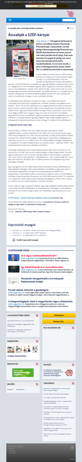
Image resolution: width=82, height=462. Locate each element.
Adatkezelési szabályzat (16, 446)
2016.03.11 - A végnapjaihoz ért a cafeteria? (29, 235)
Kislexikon (59, 315)
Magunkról (12, 448)
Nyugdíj (47, 365)
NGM (34, 212)
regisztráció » (20, 389)
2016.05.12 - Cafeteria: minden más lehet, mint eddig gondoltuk (36, 230)
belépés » (10, 389)
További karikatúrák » (17, 356)
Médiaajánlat (12, 453)
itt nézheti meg (57, 198)
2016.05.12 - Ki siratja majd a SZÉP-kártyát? (29, 233)
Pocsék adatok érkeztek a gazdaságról (56, 394)
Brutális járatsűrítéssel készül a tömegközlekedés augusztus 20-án (55, 424)
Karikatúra (12, 341)
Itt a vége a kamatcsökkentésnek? (54, 398)
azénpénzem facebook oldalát (55, 202)
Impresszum (12, 451)
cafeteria (18, 212)
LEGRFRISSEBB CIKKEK (19, 250)
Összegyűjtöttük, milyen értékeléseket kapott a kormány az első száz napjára (58, 418)
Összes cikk (58, 321)
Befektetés (12, 364)
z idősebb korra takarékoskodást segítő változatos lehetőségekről (53, 373)
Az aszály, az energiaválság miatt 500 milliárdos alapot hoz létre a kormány (56, 407)
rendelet (40, 212)
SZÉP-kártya (27, 212)
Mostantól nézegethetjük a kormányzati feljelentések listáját (56, 389)
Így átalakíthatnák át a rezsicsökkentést (20, 321)
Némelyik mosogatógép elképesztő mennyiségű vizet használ (19, 331)
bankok (47, 212)
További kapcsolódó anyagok (27, 240)
